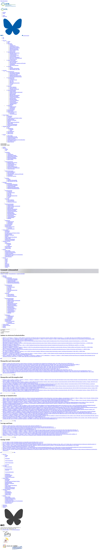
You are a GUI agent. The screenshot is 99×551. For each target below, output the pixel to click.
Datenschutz (7, 266)
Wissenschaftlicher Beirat (14, 49)
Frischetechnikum (13, 101)
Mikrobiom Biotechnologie (14, 52)
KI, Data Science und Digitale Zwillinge (14, 118)
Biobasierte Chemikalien (11, 120)
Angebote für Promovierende (12, 137)
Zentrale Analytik (13, 93)
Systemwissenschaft (13, 59)
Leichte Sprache (26, 35)
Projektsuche (12, 78)
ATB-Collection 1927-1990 (15, 69)
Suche (4, 15)
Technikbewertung (13, 53)
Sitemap (6, 267)
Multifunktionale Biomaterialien (15, 75)
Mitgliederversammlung (14, 48)
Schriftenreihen (12, 107)
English (4, 147)
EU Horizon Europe (13, 79)
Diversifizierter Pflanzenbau (15, 72)
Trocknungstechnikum (14, 102)
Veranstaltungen (10, 128)
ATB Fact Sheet (10, 133)
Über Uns (4, 40)
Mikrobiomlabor (13, 94)
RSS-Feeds (5, 16)
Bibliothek (11, 104)
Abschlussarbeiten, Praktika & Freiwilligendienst (16, 139)
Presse (4, 13)
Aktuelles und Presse (6, 126)
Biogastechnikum (13, 98)
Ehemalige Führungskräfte (14, 68)
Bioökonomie (7, 230)
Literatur (11, 67)
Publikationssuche (13, 106)
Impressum (5, 504)
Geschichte (9, 66)
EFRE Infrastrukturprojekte (15, 82)
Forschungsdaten (10, 110)
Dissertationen (12, 108)
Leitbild (8, 41)
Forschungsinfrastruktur (11, 90)
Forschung (5, 70)
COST (11, 84)
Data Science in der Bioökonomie (16, 58)
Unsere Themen (6, 114)
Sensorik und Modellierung (14, 57)
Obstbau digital (10, 123)
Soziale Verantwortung (11, 60)
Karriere (4, 134)
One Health (9, 117)
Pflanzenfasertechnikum (14, 96)
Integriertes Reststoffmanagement (16, 76)
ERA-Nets (11, 80)
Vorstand (11, 44)
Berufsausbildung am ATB (12, 136)
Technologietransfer (13, 113)
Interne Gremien (13, 50)
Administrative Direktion (14, 46)
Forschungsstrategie (10, 109)
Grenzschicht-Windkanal (14, 100)
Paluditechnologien (10, 119)
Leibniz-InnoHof (13, 91)
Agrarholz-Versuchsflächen (14, 97)
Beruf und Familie (13, 62)
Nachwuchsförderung (13, 61)
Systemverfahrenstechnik (11, 164)
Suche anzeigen (3, 143)
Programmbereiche (10, 71)
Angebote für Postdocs (11, 138)
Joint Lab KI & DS (13, 88)
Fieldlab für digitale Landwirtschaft (16, 92)
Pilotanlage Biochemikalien (15, 95)
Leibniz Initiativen (13, 87)
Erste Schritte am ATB (11, 140)
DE (3, 37)
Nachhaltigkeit (12, 64)
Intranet (6, 260)
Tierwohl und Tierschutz (14, 65)
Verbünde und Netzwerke (14, 89)
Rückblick (11, 129)
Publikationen (9, 105)
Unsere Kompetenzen (11, 51)
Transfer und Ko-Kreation (12, 111)
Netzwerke (9, 86)
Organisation (9, 43)
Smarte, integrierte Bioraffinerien (13, 122)
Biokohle (9, 121)
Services (4, 257)
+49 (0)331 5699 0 (5, 529)
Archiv (11, 130)
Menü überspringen (4, 0)
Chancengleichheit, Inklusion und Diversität (17, 63)
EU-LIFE (11, 83)
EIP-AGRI (12, 81)
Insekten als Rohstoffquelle (12, 124)
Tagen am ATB (10, 132)
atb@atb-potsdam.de (16, 529)
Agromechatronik (13, 56)
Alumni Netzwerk (10, 141)
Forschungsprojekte (10, 77)
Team (8, 42)
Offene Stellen (10, 135)
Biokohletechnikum (13, 99)
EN (3, 38)
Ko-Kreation (12, 112)
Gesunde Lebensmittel (14, 74)
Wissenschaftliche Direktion (15, 47)
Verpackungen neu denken (12, 125)
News (8, 127)
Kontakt (4, 12)
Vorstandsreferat (12, 45)
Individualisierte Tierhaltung (15, 73)
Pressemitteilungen (10, 131)
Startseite (2, 273)
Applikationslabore (13, 103)
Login (6, 261)
